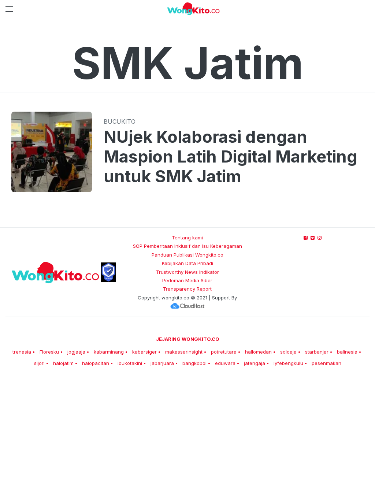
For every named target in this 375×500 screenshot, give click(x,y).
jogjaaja (76, 352)
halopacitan (95, 363)
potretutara (224, 352)
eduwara (225, 363)
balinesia (347, 352)
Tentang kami (187, 237)
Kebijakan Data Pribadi (187, 263)
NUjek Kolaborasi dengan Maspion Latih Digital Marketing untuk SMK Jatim (230, 156)
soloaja (288, 352)
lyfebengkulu (288, 363)
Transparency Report (187, 289)
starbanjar (316, 352)
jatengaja (254, 363)
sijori (39, 363)
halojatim (63, 363)
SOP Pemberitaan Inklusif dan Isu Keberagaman (187, 246)
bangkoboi (194, 363)
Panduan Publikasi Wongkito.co (187, 255)
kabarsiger (144, 352)
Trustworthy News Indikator (187, 272)
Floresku (49, 352)
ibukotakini (130, 363)
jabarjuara (162, 363)
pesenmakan (326, 363)
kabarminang (109, 352)
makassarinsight (184, 352)
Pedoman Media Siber (187, 280)
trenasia (21, 352)
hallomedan (258, 352)
